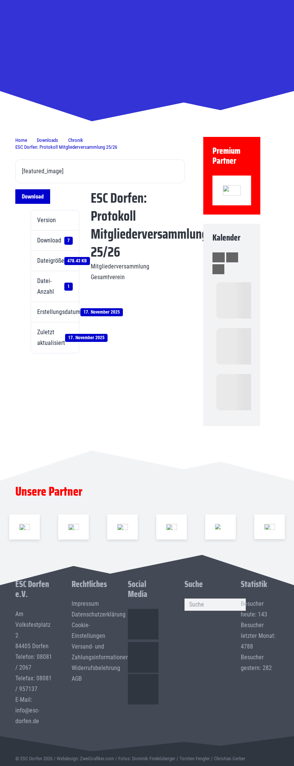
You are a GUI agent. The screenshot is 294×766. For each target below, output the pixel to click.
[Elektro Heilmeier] (220, 527)
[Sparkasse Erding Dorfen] (231, 190)
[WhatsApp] (143, 689)
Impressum (85, 603)
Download (33, 196)
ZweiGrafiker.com (97, 758)
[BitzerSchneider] (122, 527)
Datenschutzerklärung (99, 614)
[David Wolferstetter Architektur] (171, 527)
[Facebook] (143, 624)
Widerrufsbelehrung (96, 668)
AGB (77, 678)
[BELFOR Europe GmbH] (73, 527)
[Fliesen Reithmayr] (269, 527)
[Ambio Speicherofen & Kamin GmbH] (24, 527)
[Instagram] (143, 657)
